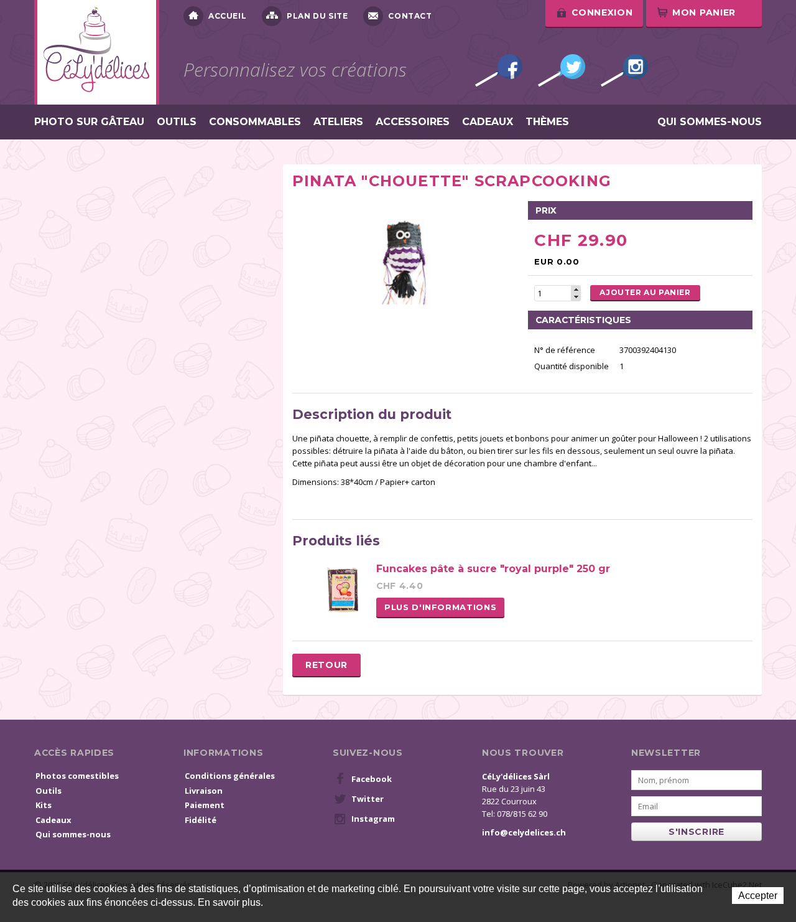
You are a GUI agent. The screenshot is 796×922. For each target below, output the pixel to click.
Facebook (498, 70)
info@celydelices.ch (524, 832)
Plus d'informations (440, 607)
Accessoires (413, 122)
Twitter (561, 70)
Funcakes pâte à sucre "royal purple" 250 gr (493, 569)
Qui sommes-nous (709, 122)
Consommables (255, 122)
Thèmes (547, 122)
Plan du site (317, 16)
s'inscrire (696, 831)
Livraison (204, 790)
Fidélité (200, 820)
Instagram (624, 70)
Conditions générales (230, 775)
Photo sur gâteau (89, 122)
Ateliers (338, 122)
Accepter (757, 895)
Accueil (227, 16)
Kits (43, 805)
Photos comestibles (77, 775)
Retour (326, 664)
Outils (177, 122)
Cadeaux (487, 122)
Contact (410, 16)
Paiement (204, 805)
